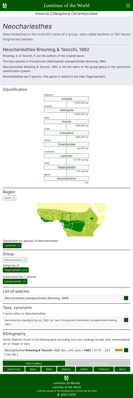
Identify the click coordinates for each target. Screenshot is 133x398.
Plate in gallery (34, 363)
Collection (103, 369)
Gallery (84, 369)
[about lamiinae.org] (7, 5)
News (33, 369)
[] (15, 270)
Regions (66, 369)
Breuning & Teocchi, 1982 (35, 320)
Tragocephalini (66, 167)
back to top (13, 369)
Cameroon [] (12, 245)
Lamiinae (66, 155)
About (122, 369)
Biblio (49, 369)
